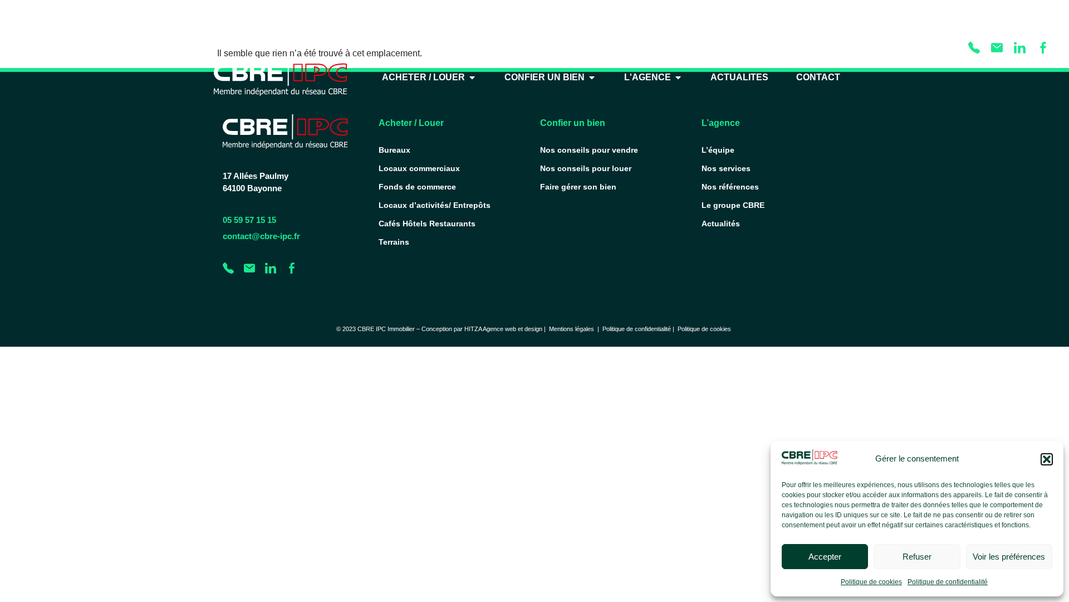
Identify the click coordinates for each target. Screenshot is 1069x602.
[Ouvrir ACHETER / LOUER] (472, 77)
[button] (1046, 459)
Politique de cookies (871, 582)
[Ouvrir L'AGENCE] (678, 77)
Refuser (917, 556)
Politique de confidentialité (948, 582)
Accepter (824, 556)
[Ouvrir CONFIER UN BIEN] (591, 77)
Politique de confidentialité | (640, 329)
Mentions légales (571, 329)
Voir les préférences (1009, 556)
